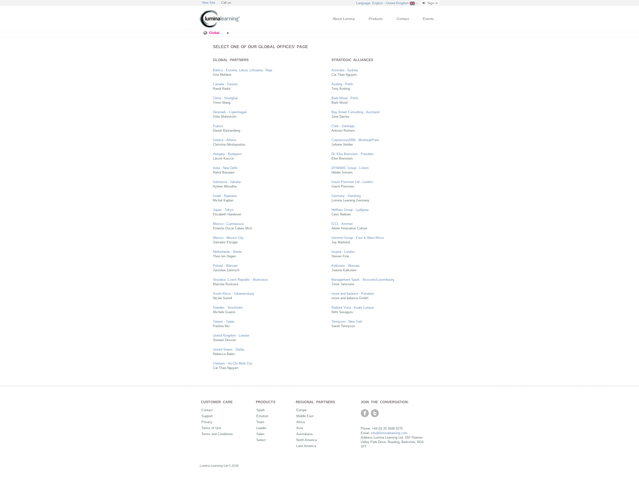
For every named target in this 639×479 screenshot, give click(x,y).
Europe (301, 410)
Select (261, 440)
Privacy (206, 422)
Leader (261, 428)
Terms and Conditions (217, 434)
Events (428, 19)
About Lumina (344, 19)
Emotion (262, 416)
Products (376, 19)
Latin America (306, 446)
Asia (299, 428)
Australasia (304, 434)
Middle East (305, 416)
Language (382, 3)
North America (306, 440)
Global (214, 33)
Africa (300, 422)
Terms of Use (211, 428)
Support (207, 416)
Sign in (432, 3)
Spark (260, 410)
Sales (260, 434)
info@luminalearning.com (389, 433)
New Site (208, 2)
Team (260, 422)
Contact (403, 19)
